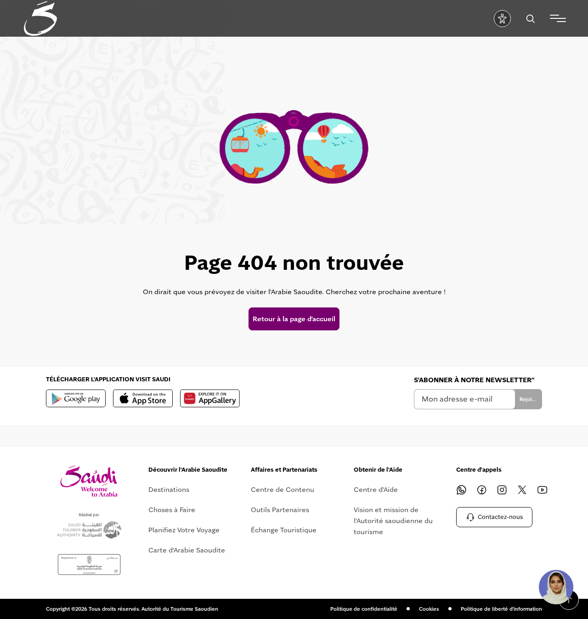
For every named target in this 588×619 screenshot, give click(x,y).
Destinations (168, 489)
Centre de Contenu (282, 489)
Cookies (429, 609)
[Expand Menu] (558, 18)
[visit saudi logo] (40, 18)
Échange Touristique (284, 530)
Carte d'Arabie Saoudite (186, 550)
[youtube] (542, 490)
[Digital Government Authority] (89, 564)
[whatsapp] (462, 490)
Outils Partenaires (280, 509)
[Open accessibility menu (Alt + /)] (502, 18)
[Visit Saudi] (89, 481)
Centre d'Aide (376, 489)
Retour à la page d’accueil (294, 319)
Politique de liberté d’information (501, 609)
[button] (555, 587)
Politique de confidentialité (363, 609)
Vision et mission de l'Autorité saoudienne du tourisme (393, 520)
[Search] (530, 18)
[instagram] (502, 490)
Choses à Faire (171, 509)
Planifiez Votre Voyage (184, 530)
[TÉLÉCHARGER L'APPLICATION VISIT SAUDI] (76, 398)
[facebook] (482, 490)
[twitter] (522, 490)
